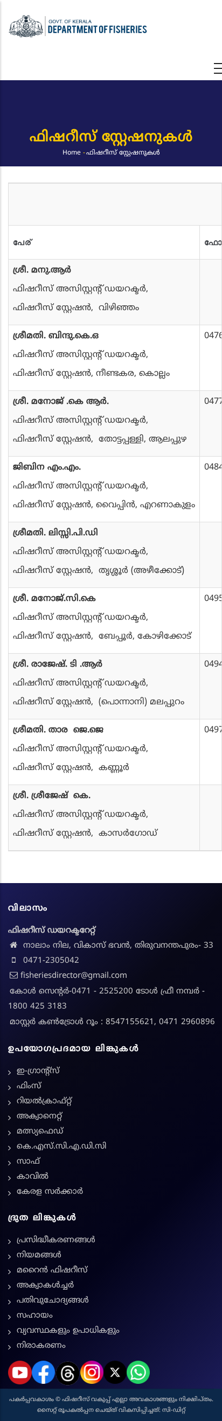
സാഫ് (28, 1162)
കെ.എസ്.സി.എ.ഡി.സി (61, 1147)
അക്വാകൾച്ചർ (45, 1285)
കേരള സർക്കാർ (50, 1192)
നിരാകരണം (41, 1346)
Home (72, 153)
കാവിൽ (32, 1177)
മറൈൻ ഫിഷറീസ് (52, 1270)
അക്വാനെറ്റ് (39, 1116)
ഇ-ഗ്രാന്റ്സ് (38, 1071)
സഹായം (35, 1316)
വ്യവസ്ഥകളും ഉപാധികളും (68, 1331)
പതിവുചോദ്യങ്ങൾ (53, 1301)
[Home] (78, 26)
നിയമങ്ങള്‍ (39, 1255)
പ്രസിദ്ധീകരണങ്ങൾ (56, 1240)
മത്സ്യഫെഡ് (40, 1131)
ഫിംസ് (29, 1086)
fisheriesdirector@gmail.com (73, 976)
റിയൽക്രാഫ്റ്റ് (44, 1101)
